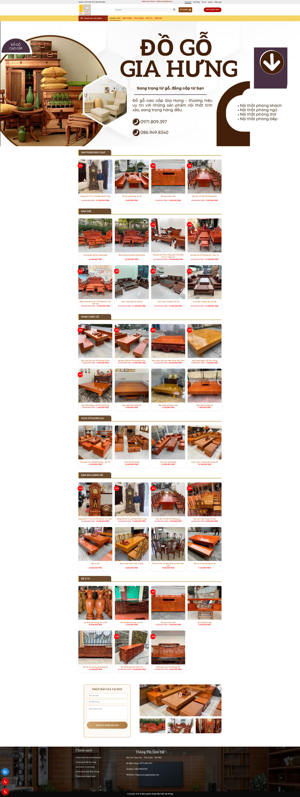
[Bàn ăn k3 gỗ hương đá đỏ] (204, 544)
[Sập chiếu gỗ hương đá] (132, 386)
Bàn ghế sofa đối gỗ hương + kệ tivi (95, 462)
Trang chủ (188, 2)
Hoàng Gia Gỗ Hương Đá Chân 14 (204, 255)
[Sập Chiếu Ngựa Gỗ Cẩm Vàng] (204, 341)
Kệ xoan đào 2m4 (168, 196)
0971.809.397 (145, 763)
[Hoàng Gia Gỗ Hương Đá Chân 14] (204, 235)
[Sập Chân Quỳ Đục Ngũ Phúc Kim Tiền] (168, 341)
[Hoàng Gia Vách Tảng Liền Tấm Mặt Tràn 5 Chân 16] (168, 235)
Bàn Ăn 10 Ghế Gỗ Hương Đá (204, 196)
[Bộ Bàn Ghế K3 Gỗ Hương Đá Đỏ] (132, 341)
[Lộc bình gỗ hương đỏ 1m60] (95, 603)
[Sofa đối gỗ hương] (132, 442)
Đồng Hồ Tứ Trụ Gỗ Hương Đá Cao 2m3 (95, 519)
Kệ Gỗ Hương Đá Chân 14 (132, 667)
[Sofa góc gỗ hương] (168, 442)
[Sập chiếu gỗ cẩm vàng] (168, 386)
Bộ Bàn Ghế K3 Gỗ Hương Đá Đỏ (131, 361)
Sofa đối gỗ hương (131, 462)
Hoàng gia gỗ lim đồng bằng (95, 255)
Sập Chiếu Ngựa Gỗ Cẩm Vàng (204, 361)
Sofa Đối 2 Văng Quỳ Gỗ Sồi (204, 302)
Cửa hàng (139, 18)
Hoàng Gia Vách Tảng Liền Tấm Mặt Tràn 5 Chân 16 (168, 256)
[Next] (291, 83)
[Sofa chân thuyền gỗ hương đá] (204, 442)
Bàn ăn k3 (95, 564)
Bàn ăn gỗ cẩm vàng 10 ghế (131, 564)
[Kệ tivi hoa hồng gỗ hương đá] (95, 647)
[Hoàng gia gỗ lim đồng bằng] (95, 235)
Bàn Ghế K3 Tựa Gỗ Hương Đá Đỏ (95, 361)
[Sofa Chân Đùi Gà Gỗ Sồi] (132, 282)
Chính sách (217, 2)
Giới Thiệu (196, 2)
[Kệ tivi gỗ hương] (204, 603)
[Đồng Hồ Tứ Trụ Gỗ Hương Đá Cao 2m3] (95, 499)
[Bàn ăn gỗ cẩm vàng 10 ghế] (132, 544)
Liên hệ (210, 2)
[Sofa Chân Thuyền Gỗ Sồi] (168, 282)
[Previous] (9, 83)
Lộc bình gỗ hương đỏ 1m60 (95, 622)
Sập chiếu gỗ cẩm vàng (168, 405)
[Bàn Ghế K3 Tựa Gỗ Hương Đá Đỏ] (95, 341)
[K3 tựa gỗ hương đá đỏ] (132, 177)
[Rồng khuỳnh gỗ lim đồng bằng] (132, 235)
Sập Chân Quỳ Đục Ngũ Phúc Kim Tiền (168, 361)
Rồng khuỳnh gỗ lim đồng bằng (132, 255)
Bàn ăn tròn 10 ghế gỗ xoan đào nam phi (168, 564)
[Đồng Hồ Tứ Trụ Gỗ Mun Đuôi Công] (95, 177)
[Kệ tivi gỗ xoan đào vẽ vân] (132, 603)
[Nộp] (174, 10)
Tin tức (204, 2)
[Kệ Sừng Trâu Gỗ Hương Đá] (168, 647)
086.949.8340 (140, 769)
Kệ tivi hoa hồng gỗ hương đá (95, 667)
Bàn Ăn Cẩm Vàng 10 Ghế (205, 519)
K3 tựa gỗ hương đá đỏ (131, 196)
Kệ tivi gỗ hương (205, 622)
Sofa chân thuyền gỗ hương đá (204, 462)
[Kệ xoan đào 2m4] (168, 177)
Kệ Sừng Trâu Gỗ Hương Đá (168, 667)
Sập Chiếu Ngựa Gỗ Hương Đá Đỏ (95, 405)
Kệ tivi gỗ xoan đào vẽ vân (131, 622)
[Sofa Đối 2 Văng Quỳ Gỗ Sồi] (204, 282)
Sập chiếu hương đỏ (204, 405)
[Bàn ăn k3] (95, 544)
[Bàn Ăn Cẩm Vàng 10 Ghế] (204, 499)
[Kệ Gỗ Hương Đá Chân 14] (132, 647)
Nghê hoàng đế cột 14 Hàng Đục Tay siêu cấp (95, 303)
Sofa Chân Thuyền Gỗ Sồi (168, 302)
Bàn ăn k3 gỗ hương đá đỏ (205, 564)
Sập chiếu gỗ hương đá (131, 405)
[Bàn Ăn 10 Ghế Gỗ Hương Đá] (204, 177)
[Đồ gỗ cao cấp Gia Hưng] (94, 9)
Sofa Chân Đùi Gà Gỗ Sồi (131, 302)
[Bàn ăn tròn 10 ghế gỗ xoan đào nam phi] (168, 544)
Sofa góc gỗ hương (168, 462)
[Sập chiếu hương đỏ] (204, 386)
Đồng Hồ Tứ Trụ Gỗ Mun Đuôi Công (95, 196)
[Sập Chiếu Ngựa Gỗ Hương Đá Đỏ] (95, 386)
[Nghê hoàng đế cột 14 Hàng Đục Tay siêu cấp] (95, 282)
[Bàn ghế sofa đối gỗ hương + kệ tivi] (95, 442)
